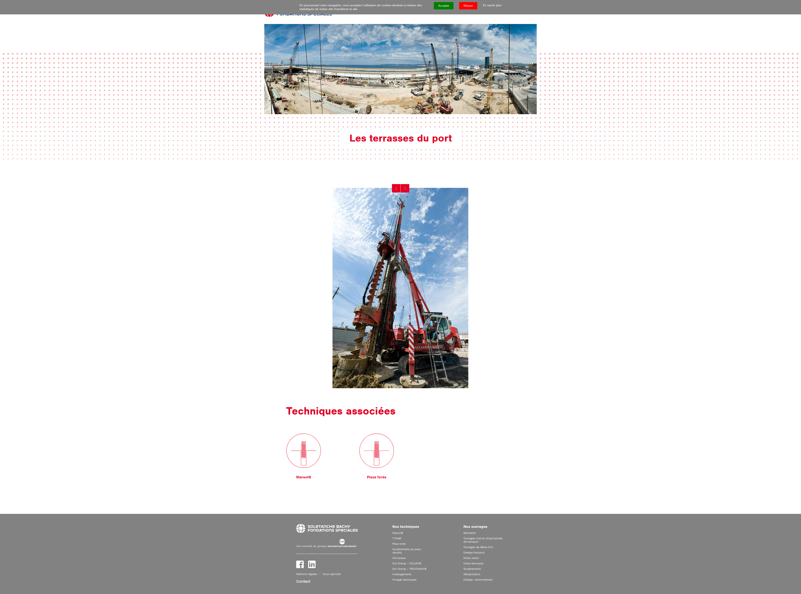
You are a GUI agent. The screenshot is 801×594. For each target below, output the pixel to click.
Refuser (468, 5)
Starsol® (397, 533)
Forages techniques (404, 579)
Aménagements (402, 574)
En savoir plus (492, 5)
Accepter (443, 5)
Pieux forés (399, 544)
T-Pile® (396, 538)
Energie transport (474, 552)
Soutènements (472, 569)
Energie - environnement (478, 579)
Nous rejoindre (332, 574)
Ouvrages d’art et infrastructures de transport (483, 540)
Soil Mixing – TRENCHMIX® (409, 569)
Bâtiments (469, 533)
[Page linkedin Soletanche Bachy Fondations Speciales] (312, 564)
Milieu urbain (471, 558)
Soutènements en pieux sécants (406, 551)
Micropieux (399, 558)
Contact (303, 581)
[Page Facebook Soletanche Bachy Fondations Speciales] (300, 564)
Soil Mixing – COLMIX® (406, 563)
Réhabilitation (471, 574)
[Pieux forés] (376, 451)
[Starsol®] (303, 451)
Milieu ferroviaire (473, 563)
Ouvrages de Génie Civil (478, 547)
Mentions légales (306, 574)
